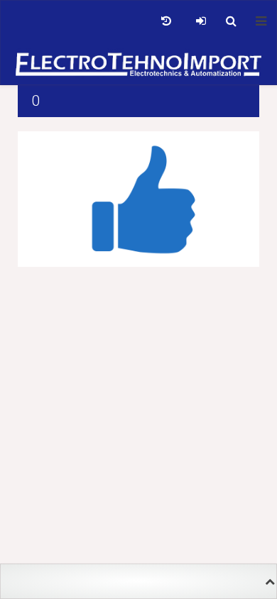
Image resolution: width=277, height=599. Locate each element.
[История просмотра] (166, 21)
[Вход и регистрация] (201, 21)
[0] (138, 198)
